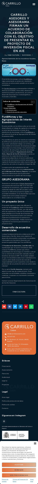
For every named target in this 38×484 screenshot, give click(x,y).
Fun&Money (28, 79)
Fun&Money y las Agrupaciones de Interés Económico (20, 105)
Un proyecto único (12, 110)
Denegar (19, 470)
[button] (35, 443)
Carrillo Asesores (10, 88)
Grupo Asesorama (10, 108)
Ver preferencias (19, 475)
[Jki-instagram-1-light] (4, 421)
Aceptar (19, 464)
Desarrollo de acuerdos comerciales (17, 112)
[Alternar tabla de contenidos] (32, 102)
